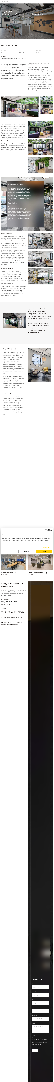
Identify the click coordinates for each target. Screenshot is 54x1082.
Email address (34, 991)
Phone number (34, 1015)
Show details (46, 547)
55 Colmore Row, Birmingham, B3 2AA (11, 617)
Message (33, 1023)
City (32, 1007)
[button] (51, 1)
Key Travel (14, 45)
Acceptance (34, 1035)
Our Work (8, 45)
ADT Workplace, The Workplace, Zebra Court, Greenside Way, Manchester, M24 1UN (12, 612)
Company (34, 999)
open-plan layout (12, 240)
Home (2, 45)
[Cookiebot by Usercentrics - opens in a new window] (46, 530)
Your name (34, 983)
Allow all (44, 551)
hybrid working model (7, 141)
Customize (26, 551)
